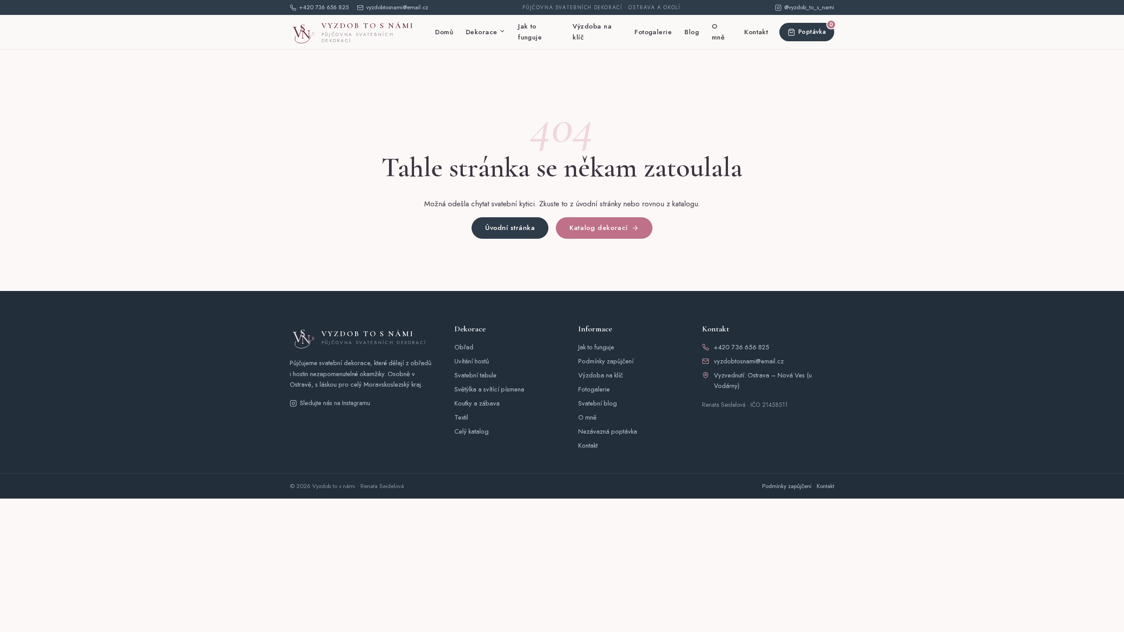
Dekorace (481, 32)
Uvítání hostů (471, 361)
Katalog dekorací (598, 228)
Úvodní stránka (510, 228)
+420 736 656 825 (741, 347)
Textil (461, 417)
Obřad (463, 347)
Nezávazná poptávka (607, 431)
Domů (444, 32)
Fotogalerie (653, 32)
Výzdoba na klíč (592, 32)
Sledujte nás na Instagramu (335, 403)
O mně (718, 32)
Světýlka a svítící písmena (489, 389)
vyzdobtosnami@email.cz (749, 361)
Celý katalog (471, 431)
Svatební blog (597, 403)
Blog (691, 32)
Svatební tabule (475, 375)
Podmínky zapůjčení (606, 361)
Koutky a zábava (477, 403)
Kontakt (756, 32)
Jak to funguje (530, 32)
